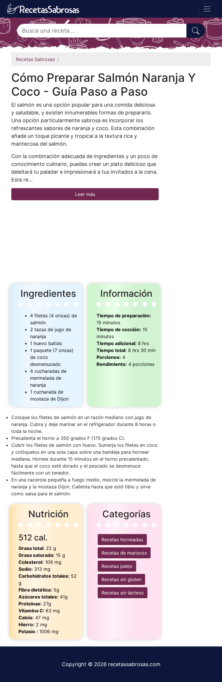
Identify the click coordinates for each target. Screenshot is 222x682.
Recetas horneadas (122, 539)
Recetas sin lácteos (122, 593)
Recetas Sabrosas (35, 59)
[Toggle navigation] (207, 9)
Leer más (85, 194)
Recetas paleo (116, 566)
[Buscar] (195, 30)
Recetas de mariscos (124, 553)
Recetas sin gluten (121, 579)
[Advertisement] (85, 240)
